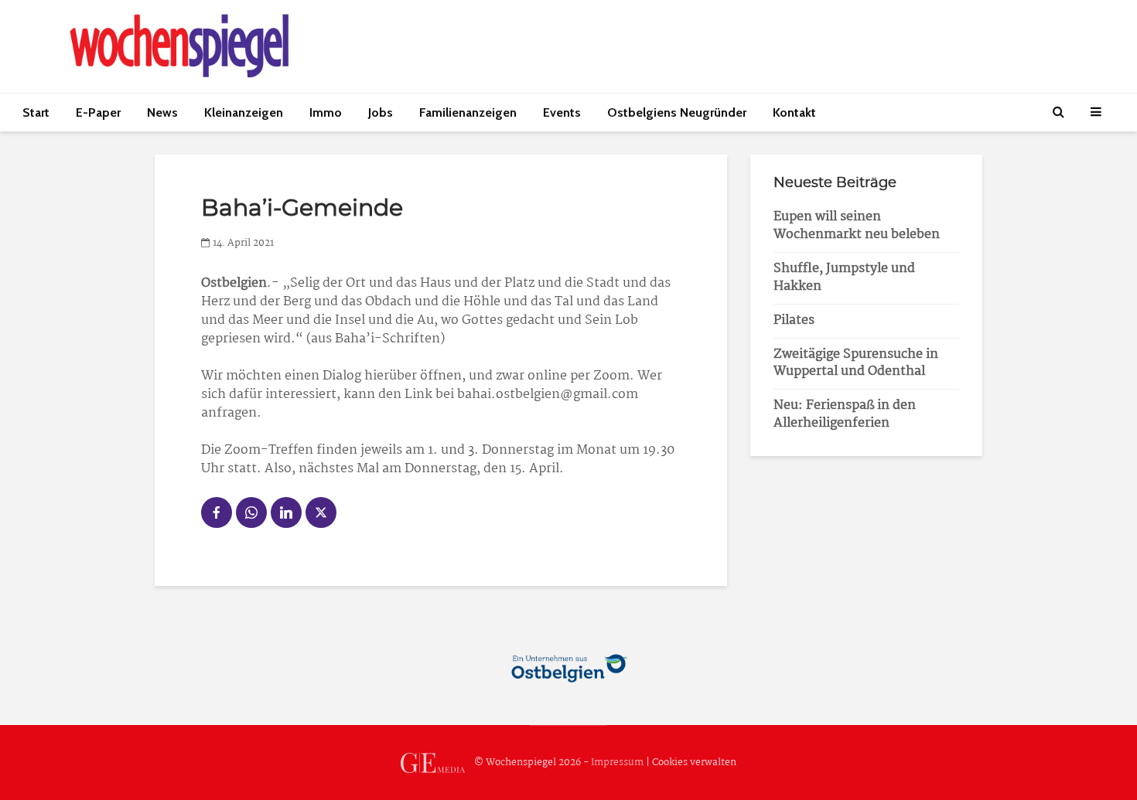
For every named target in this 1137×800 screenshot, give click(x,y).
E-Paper (98, 112)
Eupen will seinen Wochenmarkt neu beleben (856, 225)
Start (36, 112)
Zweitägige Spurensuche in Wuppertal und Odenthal (855, 363)
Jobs (380, 112)
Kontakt (794, 112)
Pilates (793, 320)
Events (562, 112)
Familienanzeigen (468, 112)
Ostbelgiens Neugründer (676, 112)
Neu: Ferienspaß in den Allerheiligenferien (844, 414)
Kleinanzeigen (243, 112)
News (162, 112)
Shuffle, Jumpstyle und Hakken (844, 277)
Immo (325, 112)
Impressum (617, 762)
